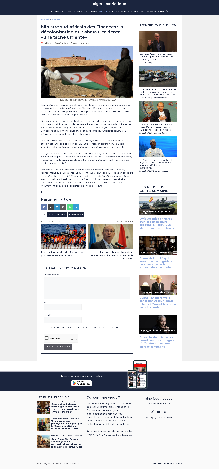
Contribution (148, 11)
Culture (114, 11)
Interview (79, 11)
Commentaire (51, 274)
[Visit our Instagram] (159, 411)
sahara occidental (56, 214)
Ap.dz (161, 11)
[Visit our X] (165, 411)
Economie (92, 11)
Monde (103, 11)
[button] (167, 11)
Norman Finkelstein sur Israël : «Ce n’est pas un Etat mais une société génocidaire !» (156, 57)
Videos (134, 11)
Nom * (47, 302)
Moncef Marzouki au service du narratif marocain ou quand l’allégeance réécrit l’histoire (156, 127)
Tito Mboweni (76, 214)
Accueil (55, 11)
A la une (66, 11)
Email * (47, 315)
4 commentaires (159, 133)
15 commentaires (160, 171)
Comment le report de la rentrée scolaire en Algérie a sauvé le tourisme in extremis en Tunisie (158, 92)
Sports (125, 11)
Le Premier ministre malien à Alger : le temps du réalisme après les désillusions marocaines (155, 164)
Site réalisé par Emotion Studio (167, 463)
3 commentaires (159, 98)
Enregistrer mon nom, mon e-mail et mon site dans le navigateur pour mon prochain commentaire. (83, 328)
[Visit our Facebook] (153, 411)
